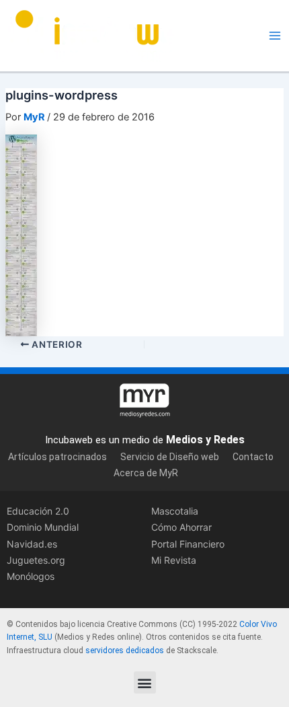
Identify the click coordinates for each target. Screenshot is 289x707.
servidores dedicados (124, 650)
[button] (145, 682)
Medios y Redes (205, 439)
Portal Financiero (187, 544)
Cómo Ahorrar (181, 527)
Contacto (253, 456)
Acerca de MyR (146, 473)
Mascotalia (174, 511)
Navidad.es (32, 544)
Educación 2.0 (38, 511)
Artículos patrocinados (57, 456)
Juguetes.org (36, 560)
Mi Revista (173, 560)
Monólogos (30, 576)
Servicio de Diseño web (169, 456)
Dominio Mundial (43, 527)
